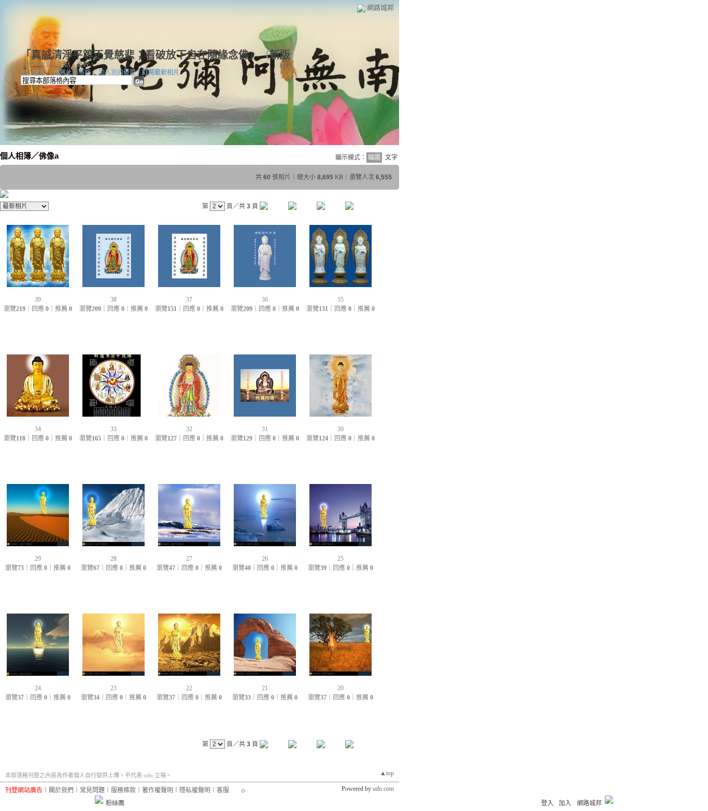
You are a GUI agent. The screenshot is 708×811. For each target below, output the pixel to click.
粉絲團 (115, 803)
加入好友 (33, 72)
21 (265, 688)
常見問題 (92, 790)
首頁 (37, 125)
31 (265, 429)
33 (113, 429)
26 (265, 558)
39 (38, 299)
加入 (565, 803)
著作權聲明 (157, 790)
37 (189, 299)
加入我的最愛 (117, 72)
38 (113, 299)
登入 (547, 803)
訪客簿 (210, 125)
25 (340, 558)
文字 (391, 157)
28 (113, 558)
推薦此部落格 (72, 72)
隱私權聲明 (194, 790)
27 (189, 558)
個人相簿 (152, 125)
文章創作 (91, 125)
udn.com (383, 788)
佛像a (49, 155)
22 (189, 688)
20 (340, 688)
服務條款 (123, 790)
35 (340, 299)
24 (38, 688)
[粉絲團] (99, 799)
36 (265, 299)
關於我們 (61, 790)
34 (38, 429)
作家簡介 (267, 125)
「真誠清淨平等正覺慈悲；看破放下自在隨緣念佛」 (137, 55)
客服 (223, 790)
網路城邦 (380, 7)
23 (113, 688)
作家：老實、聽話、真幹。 (58, 64)
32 (189, 429)
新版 (280, 55)
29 (38, 558)
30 (340, 429)
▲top (387, 773)
